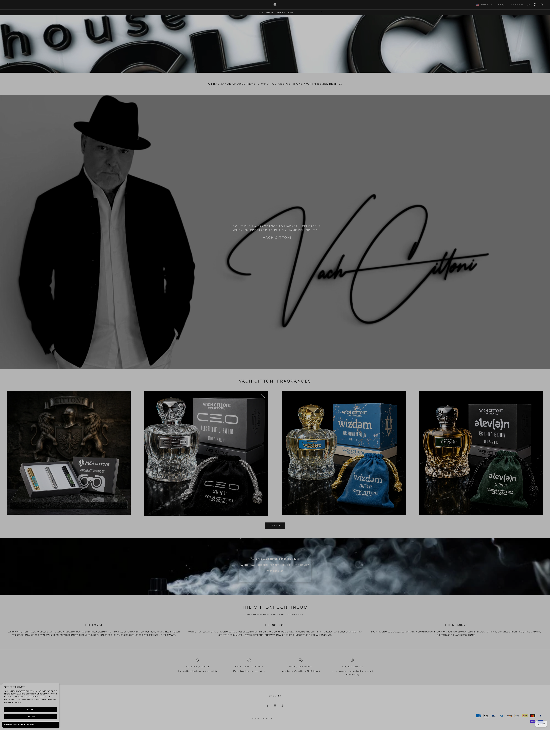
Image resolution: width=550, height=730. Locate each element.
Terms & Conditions (27, 724)
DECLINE (31, 716)
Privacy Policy (10, 724)
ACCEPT (31, 709)
